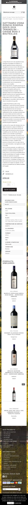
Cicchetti (7, 447)
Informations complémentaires (11, 201)
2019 (6, 210)
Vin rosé (7, 437)
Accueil (4, 17)
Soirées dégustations (11, 456)
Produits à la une (12, 194)
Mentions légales (10, 467)
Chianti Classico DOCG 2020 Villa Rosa (14, 333)
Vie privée (7, 469)
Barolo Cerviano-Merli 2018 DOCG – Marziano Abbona (14, 295)
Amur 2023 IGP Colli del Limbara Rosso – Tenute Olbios (14, 412)
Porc (6, 221)
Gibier (9, 221)
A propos (7, 457)
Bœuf (12, 221)
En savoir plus (17, 503)
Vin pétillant (8, 439)
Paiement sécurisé (10, 465)
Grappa (6, 443)
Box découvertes (10, 432)
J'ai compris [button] (10, 503)
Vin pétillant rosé (10, 441)
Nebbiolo (7, 253)
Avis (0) (7, 204)
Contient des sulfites (10, 230)
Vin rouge (9, 17)
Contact (6, 459)
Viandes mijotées (18, 221)
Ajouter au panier (9, 189)
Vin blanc (7, 435)
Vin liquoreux (8, 445)
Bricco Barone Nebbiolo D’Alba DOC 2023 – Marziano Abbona (14, 372)
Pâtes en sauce (18, 219)
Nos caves (7, 454)
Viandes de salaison (10, 219)
